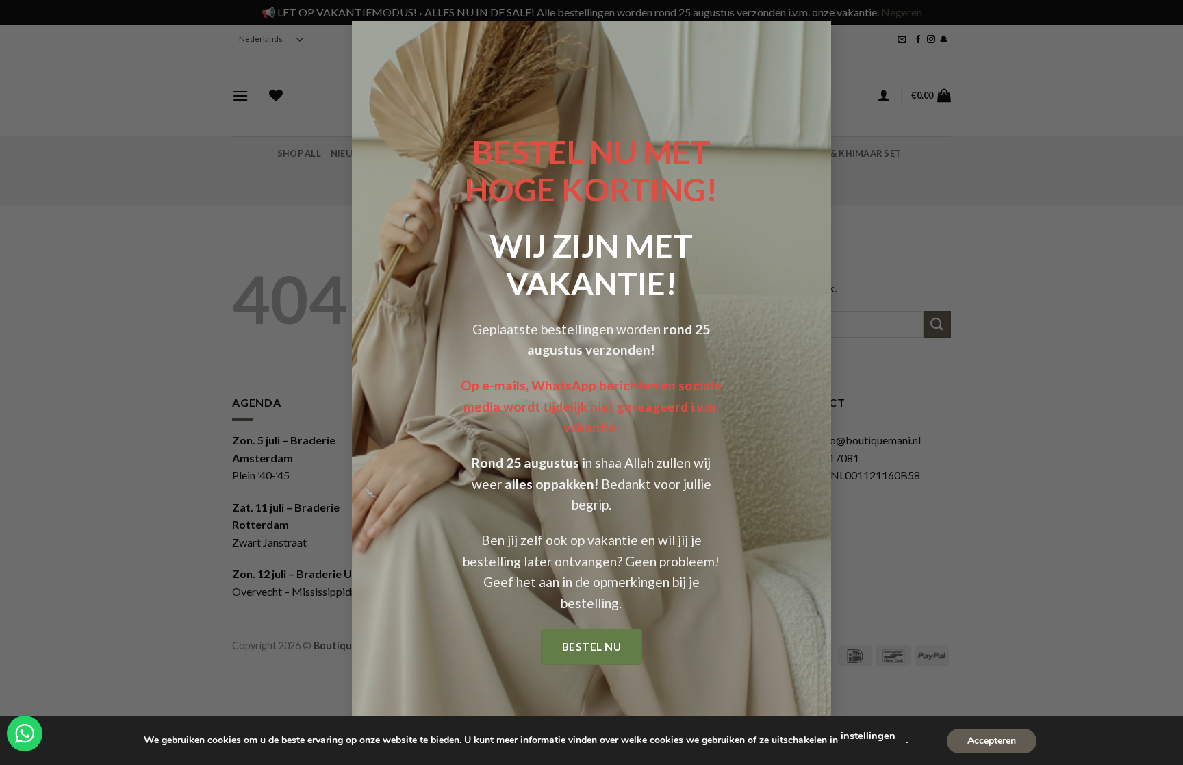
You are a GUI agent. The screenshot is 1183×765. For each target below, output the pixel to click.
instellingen (868, 735)
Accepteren (991, 740)
